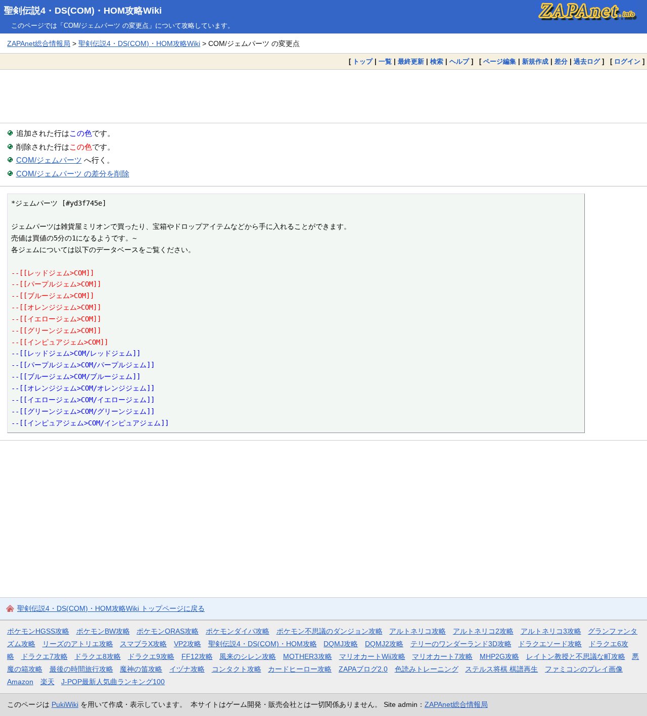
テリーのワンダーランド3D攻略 (461, 644)
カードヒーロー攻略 (300, 669)
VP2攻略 (187, 644)
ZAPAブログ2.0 (363, 669)
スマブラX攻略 (143, 644)
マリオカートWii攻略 (372, 656)
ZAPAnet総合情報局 (38, 43)
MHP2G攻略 (499, 656)
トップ (363, 61)
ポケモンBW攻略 (103, 631)
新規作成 (535, 61)
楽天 (47, 682)
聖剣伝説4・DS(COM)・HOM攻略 (262, 644)
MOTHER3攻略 (307, 656)
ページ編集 (499, 61)
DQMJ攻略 (341, 644)
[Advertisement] (323, 96)
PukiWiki (65, 704)
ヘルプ (459, 61)
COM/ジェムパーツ (49, 160)
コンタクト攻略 (236, 669)
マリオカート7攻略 (442, 656)
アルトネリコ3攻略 (551, 631)
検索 (436, 61)
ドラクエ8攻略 (97, 656)
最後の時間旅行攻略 (81, 669)
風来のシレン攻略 (247, 656)
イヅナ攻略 (187, 669)
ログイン (627, 61)
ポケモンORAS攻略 (167, 631)
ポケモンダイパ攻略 (237, 631)
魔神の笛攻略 (141, 669)
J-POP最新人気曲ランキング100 (113, 682)
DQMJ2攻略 (384, 644)
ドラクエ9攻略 (151, 656)
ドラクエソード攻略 (550, 644)
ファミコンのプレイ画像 (584, 669)
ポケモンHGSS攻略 (38, 631)
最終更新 (411, 61)
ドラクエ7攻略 (44, 656)
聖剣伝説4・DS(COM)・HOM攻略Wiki (83, 11)
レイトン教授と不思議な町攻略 (575, 656)
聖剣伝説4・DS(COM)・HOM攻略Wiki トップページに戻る (111, 608)
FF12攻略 (197, 656)
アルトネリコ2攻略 (483, 631)
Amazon (20, 682)
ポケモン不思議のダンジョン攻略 (329, 631)
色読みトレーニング (426, 669)
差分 (561, 61)
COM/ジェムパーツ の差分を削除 (72, 173)
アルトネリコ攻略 (417, 631)
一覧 (385, 61)
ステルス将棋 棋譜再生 (501, 669)
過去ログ (587, 61)
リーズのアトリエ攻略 (77, 644)
